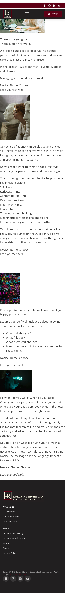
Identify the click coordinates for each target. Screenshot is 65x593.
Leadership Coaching (13, 533)
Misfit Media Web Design (19, 575)
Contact (53, 13)
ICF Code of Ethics (12, 516)
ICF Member (9, 511)
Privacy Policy (9, 553)
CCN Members (10, 521)
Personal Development (14, 538)
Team (6, 543)
